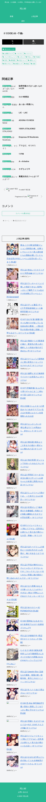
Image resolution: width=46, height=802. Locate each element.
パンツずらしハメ (10, 57)
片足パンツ (22, 60)
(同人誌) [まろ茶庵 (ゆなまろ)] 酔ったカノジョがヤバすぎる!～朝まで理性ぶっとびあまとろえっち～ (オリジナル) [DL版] (25, 593)
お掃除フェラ (8, 53)
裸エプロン (7, 64)
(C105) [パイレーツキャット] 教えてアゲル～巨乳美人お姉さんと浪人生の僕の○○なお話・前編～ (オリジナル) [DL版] (25, 532)
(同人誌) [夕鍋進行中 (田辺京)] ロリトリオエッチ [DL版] (31, 639)
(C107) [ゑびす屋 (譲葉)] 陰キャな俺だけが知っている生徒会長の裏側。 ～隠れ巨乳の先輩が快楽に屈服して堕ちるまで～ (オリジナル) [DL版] (25, 326)
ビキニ (21, 57)
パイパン (29, 53)
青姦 (27, 64)
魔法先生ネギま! (9, 49)
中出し (29, 57)
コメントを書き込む (23, 213)
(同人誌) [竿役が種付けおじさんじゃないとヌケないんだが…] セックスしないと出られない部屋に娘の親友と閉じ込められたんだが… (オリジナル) (25, 571)
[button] (33, 42)
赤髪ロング (18, 64)
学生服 (37, 57)
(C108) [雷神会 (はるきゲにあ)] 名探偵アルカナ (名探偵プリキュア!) (32, 624)
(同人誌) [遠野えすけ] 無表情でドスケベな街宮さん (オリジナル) (32, 376)
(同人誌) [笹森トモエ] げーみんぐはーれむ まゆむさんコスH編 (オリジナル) (32, 724)
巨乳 (5, 60)
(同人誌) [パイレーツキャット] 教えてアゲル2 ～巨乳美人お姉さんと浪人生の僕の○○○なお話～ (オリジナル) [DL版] (25, 742)
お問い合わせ (23, 792)
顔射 (34, 64)
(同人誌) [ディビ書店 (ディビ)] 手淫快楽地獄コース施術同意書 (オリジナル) (31, 308)
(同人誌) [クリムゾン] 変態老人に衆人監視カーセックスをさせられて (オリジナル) (32, 362)
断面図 (13, 60)
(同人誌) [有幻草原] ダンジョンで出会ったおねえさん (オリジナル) (32, 463)
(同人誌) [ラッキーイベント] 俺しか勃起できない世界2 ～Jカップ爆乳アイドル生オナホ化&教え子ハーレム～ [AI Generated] (25, 290)
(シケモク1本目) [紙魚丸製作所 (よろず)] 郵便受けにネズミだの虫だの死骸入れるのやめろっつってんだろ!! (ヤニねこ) (25, 657)
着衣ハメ (32, 60)
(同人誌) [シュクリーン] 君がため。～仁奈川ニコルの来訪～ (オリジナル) (32, 496)
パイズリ (19, 53)
